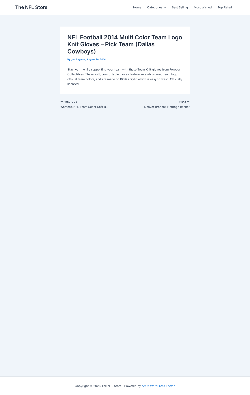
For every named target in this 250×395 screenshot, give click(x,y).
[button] (164, 7)
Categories (154, 7)
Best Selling (180, 7)
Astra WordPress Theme (158, 386)
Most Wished (203, 7)
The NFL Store (31, 7)
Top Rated (225, 7)
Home (137, 7)
